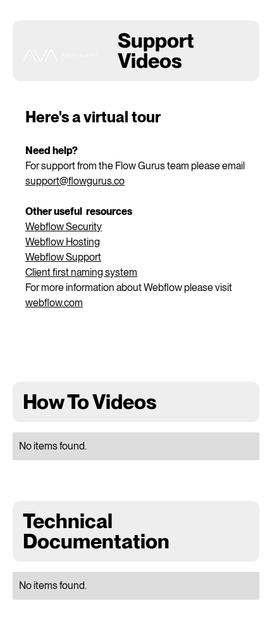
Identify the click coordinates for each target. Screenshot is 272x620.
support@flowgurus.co (75, 181)
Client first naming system (81, 272)
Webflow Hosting (62, 242)
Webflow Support (63, 257)
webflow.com (54, 303)
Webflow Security (63, 227)
